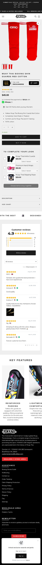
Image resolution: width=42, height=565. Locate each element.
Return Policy (6, 492)
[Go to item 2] (11, 66)
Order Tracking (7, 479)
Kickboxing (5, 473)
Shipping (5, 495)
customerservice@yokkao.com (12, 454)
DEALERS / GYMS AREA (15, 459)
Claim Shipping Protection (11, 482)
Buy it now (21, 143)
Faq (3, 498)
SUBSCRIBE (18, 536)
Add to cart (21, 137)
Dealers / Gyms (7, 512)
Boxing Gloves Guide (9, 469)
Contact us (5, 476)
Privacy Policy (6, 486)
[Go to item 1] (4, 66)
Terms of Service (7, 489)
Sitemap (5, 502)
